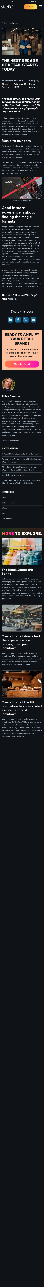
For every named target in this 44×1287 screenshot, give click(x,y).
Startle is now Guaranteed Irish (15, 475)
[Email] (33, 320)
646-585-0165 (33, 2)
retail (4, 126)
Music (4, 508)
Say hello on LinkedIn (11, 440)
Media (4, 498)
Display (5, 513)
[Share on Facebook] (18, 320)
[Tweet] (26, 320)
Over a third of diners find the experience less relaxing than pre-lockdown (21, 642)
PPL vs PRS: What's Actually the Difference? (20, 454)
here (13, 298)
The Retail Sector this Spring (17, 572)
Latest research (8, 503)
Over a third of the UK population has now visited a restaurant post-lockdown (22, 708)
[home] (7, 6)
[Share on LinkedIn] (10, 320)
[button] (40, 6)
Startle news (7, 518)
